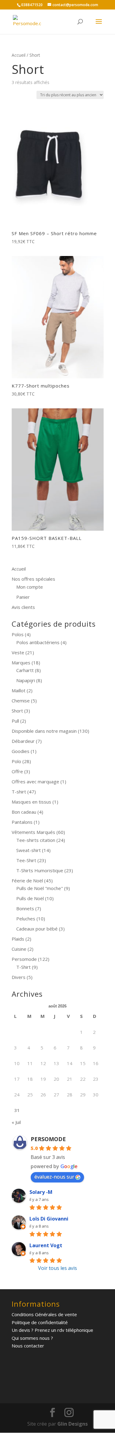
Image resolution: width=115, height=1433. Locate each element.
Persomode (24, 959)
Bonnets (25, 908)
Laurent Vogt (45, 1245)
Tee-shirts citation (35, 840)
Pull (15, 721)
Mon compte (29, 587)
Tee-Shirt (26, 860)
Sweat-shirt (28, 850)
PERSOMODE (48, 1139)
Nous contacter (28, 1346)
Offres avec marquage (35, 781)
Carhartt (25, 670)
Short (17, 711)
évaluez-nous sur (54, 1176)
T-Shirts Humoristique (39, 870)
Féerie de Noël (27, 880)
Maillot (18, 690)
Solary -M (40, 1192)
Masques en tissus (31, 802)
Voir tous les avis (57, 1268)
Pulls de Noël (30, 898)
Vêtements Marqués (33, 832)
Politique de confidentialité (40, 1322)
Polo (16, 761)
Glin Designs (72, 1423)
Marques (21, 662)
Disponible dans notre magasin (44, 731)
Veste (18, 652)
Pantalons (22, 822)
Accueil (18, 55)
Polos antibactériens (37, 642)
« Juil (16, 1122)
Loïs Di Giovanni (48, 1218)
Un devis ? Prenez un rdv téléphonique (52, 1330)
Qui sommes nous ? (32, 1338)
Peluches (25, 918)
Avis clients (23, 607)
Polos (18, 634)
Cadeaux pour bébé (37, 929)
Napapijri (25, 680)
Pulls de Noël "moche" (39, 888)
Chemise (21, 700)
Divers (18, 977)
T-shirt (19, 792)
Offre (17, 771)
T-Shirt (23, 967)
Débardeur (23, 741)
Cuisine (19, 949)
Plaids (18, 939)
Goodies (20, 751)
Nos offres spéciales (33, 579)
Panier (23, 597)
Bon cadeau (24, 812)
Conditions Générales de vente (44, 1314)
